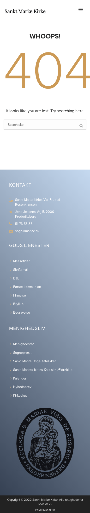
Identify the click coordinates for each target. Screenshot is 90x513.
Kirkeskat (20, 395)
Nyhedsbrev (22, 387)
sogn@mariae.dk (27, 231)
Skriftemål (20, 270)
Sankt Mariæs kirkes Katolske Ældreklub (42, 370)
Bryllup (18, 304)
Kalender (19, 378)
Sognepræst (22, 353)
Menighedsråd (24, 344)
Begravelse (21, 312)
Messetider (21, 261)
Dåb (16, 278)
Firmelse (19, 295)
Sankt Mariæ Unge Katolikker (34, 361)
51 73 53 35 (23, 224)
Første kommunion (27, 287)
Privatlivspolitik (45, 510)
